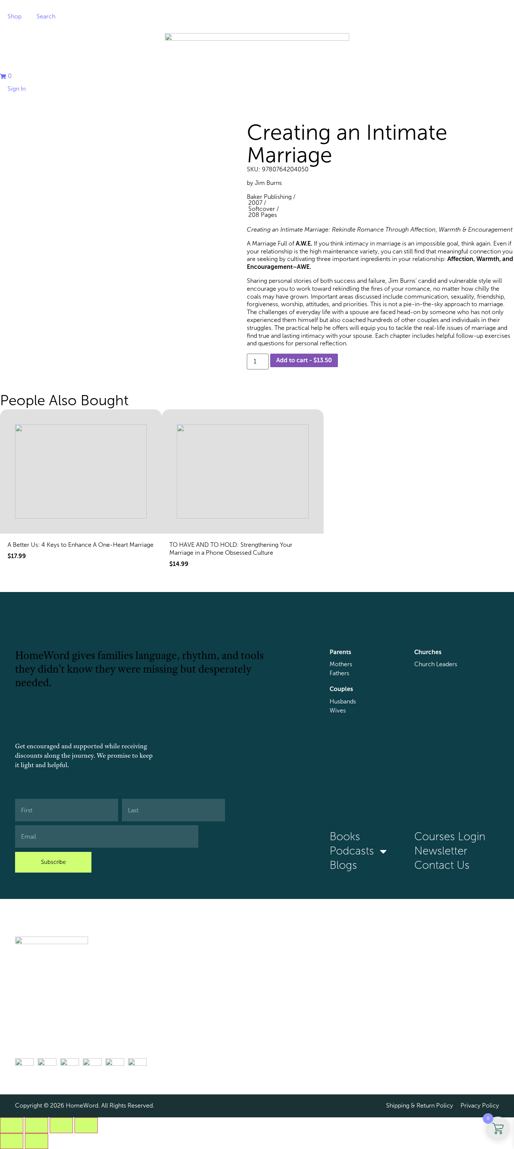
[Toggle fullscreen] (36, 1125)
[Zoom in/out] (11, 1125)
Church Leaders (435, 664)
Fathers (339, 673)
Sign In (17, 88)
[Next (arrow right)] (36, 1141)
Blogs (343, 865)
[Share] (61, 1125)
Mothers (341, 664)
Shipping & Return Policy (419, 1105)
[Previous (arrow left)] (11, 1141)
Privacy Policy (480, 1105)
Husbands (343, 701)
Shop (14, 16)
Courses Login (449, 836)
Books (345, 836)
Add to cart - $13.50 (304, 360)
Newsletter (440, 851)
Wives (338, 710)
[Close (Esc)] (86, 1125)
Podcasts (352, 851)
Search (45, 16)
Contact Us (442, 865)
